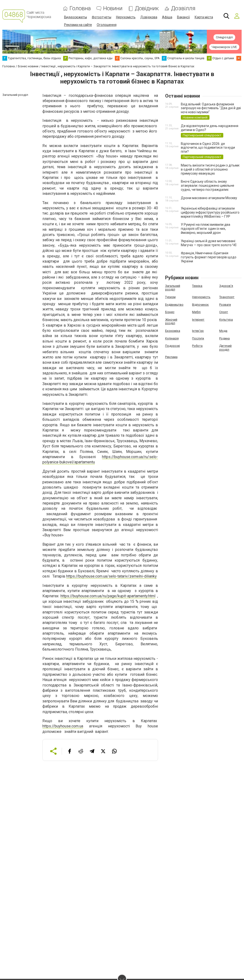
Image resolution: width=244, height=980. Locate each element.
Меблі (196, 312)
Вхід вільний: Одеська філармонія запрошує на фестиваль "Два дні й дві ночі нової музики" (211, 108)
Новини (112, 8)
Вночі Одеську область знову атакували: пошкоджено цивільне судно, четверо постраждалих (207, 185)
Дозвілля (183, 8)
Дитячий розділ (225, 347)
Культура (226, 319)
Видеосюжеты (75, 17)
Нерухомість (126, 17)
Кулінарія (172, 338)
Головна (80, 8)
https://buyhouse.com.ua (62, 726)
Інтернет (198, 319)
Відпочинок (200, 304)
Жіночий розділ (171, 321)
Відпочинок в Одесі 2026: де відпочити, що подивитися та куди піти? (208, 148)
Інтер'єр (198, 331)
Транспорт (226, 297)
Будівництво (174, 304)
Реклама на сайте (78, 25)
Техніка (197, 286)
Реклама (171, 357)
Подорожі (172, 346)
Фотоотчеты (101, 17)
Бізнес (169, 312)
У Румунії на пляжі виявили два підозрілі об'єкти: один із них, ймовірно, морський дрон (205, 229)
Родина (224, 338)
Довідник (147, 8)
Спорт (223, 312)
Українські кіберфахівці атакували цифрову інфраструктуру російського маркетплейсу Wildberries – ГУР (210, 212)
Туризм (170, 297)
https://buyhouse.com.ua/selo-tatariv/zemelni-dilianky (111, 576)
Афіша (167, 17)
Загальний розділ (172, 287)
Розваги (225, 304)
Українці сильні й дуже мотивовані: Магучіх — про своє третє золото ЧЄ (209, 243)
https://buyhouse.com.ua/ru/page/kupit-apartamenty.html (108, 596)
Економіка (172, 331)
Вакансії (183, 17)
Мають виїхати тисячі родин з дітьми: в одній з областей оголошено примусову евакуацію (210, 169)
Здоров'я (226, 286)
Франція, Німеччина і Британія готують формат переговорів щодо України (208, 257)
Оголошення (107, 25)
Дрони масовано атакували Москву (209, 198)
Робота (197, 346)
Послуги (198, 338)
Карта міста (204, 17)
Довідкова (148, 17)
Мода (223, 331)
